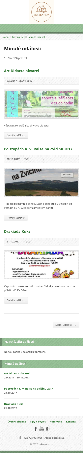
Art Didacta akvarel (21, 70)
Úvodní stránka (16, 421)
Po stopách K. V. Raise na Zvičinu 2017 (38, 148)
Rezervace (56, 421)
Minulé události (37, 36)
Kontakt (71, 421)
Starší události (65, 325)
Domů (5, 36)
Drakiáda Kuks (17, 231)
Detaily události (16, 135)
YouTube (41, 429)
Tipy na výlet (19, 36)
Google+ (47, 429)
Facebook (35, 429)
